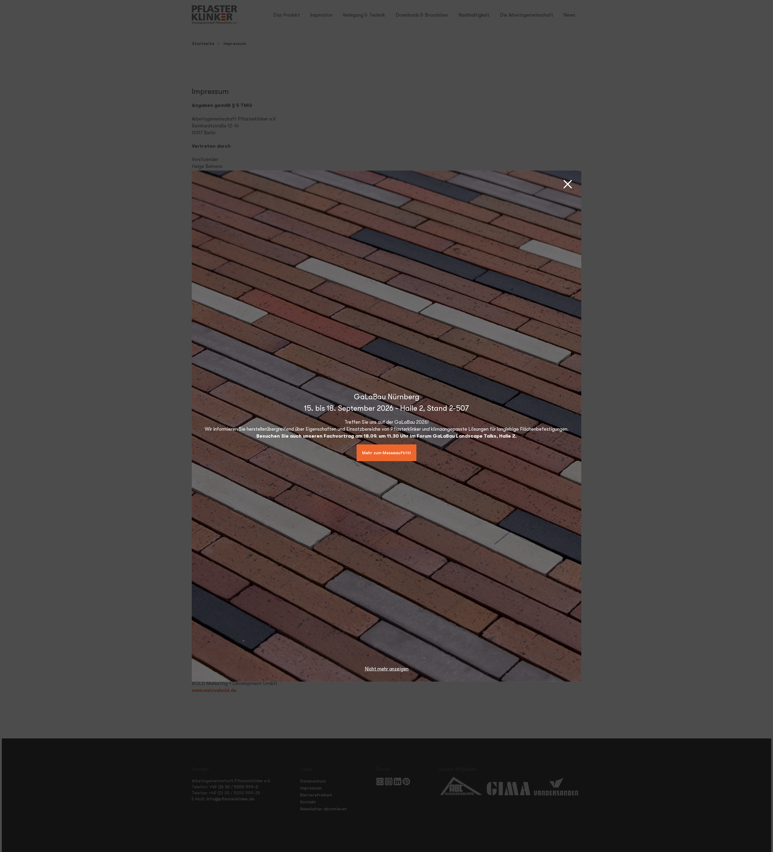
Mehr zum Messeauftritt (386, 452)
